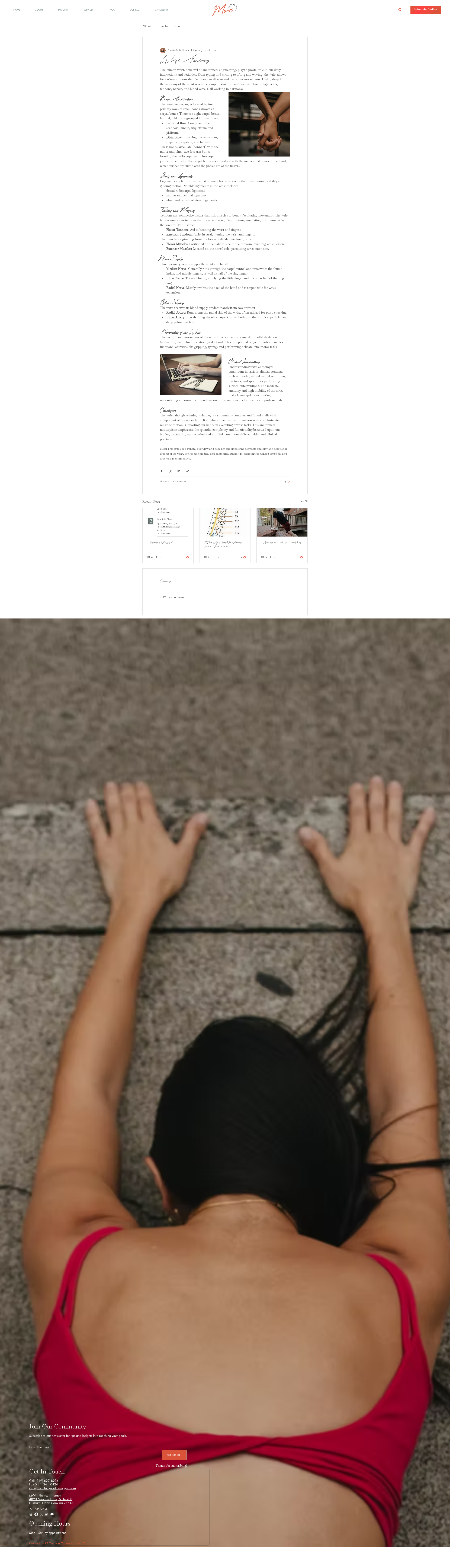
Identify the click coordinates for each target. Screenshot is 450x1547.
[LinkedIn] (47, 1514)
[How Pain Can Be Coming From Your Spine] (225, 522)
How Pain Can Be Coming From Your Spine (223, 544)
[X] (41, 1514)
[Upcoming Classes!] (168, 522)
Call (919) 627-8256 (44, 1480)
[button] (400, 9)
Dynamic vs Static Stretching (281, 542)
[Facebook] (36, 1514)
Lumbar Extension (170, 26)
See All (304, 501)
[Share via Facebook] (161, 471)
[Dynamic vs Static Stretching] (282, 522)
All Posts (147, 26)
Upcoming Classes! (159, 542)
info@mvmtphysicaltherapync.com (52, 1488)
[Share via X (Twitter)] (170, 471)
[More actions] (288, 50)
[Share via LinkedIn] (179, 471)
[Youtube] (52, 1514)
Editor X (80, 1543)
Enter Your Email (39, 1447)
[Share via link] (187, 471)
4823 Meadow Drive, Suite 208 (50, 1499)
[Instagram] (31, 1514)
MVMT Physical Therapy (45, 1495)
